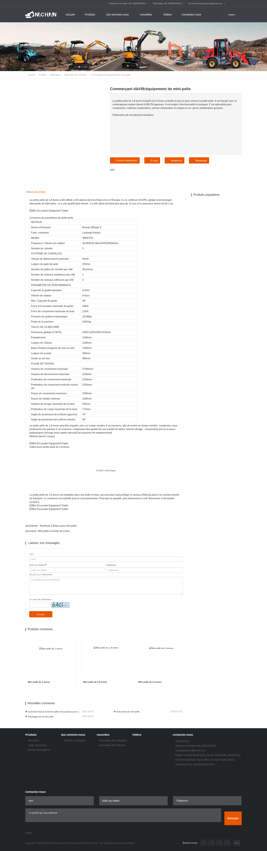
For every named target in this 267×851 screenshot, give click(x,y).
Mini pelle (33, 740)
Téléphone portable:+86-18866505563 (126, 3)
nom (31, 554)
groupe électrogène (38, 749)
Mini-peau (56, 75)
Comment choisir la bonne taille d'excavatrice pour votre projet (54, 711)
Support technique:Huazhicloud (119, 843)
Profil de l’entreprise (75, 740)
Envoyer (41, 614)
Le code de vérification (40, 599)
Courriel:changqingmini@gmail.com (205, 3)
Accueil (70, 14)
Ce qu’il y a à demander (41, 574)
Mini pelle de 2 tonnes (150, 682)
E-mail (154, 160)
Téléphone (111, 565)
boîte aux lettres (37, 565)
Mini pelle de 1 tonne (39, 682)
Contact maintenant (126, 160)
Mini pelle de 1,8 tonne (76, 75)
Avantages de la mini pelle (40, 716)
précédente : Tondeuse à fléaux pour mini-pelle (51, 525)
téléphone (176, 160)
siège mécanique (37, 745)
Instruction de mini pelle (128, 711)
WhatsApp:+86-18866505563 (167, 3)
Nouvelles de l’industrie (112, 745)
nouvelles (103, 734)
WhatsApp (201, 160)
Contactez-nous (191, 14)
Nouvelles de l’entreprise (113, 740)
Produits (43, 75)
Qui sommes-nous (73, 734)
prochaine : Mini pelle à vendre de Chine (47, 531)
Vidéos (167, 14)
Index (236, 843)
